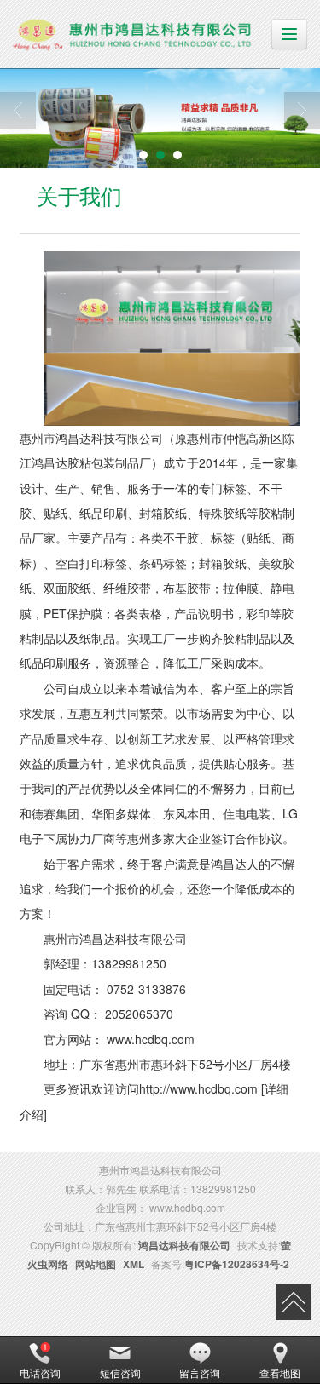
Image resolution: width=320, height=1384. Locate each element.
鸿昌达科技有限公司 (184, 1245)
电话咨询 (40, 1372)
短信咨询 (120, 1372)
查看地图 (279, 1372)
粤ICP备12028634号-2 (236, 1264)
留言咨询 (199, 1372)
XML (133, 1264)
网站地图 (95, 1264)
